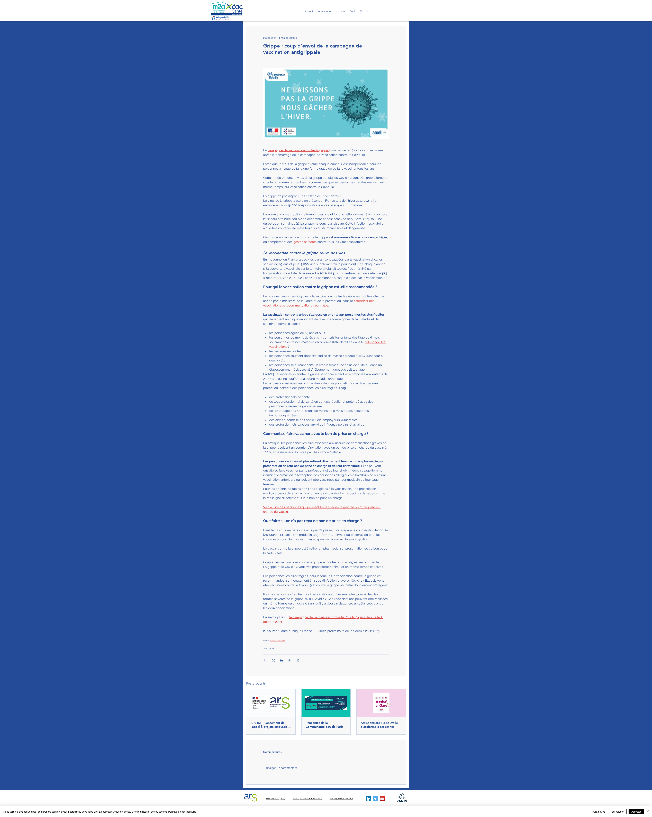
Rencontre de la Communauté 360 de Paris (324, 725)
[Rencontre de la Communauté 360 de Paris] (326, 703)
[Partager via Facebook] (264, 660)
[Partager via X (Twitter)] (273, 660)
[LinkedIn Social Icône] (368, 798)
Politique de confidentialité (182, 811)
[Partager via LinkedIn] (281, 660)
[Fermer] (648, 811)
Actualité (269, 648)
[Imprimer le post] (298, 660)
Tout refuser (617, 811)
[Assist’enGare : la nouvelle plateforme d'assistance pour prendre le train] (381, 703)
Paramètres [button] (598, 811)
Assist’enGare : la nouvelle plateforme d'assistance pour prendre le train (379, 725)
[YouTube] (382, 798)
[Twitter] (375, 798)
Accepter (636, 811)
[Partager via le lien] (289, 660)
